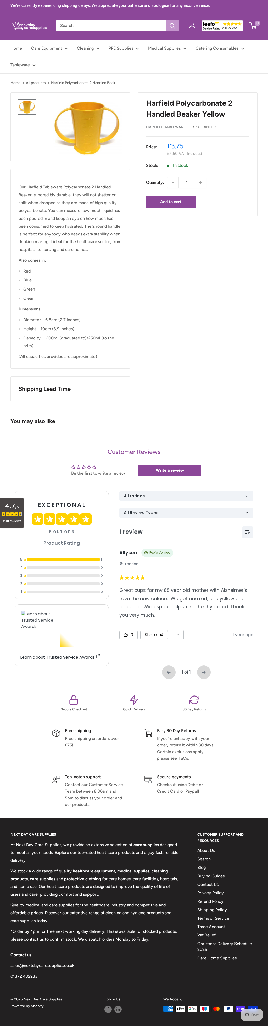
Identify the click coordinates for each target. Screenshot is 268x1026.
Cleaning (85, 48)
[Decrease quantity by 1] (173, 182)
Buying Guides (211, 876)
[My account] (192, 25)
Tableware (20, 64)
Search (204, 859)
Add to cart (170, 201)
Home (16, 48)
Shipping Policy (212, 909)
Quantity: (155, 182)
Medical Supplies (164, 48)
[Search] (172, 25)
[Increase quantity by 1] (200, 182)
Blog (201, 867)
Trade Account (211, 926)
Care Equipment (46, 48)
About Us (206, 850)
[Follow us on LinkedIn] (118, 1009)
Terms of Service (213, 918)
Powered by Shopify (27, 1006)
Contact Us (208, 884)
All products (36, 83)
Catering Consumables (217, 48)
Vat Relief (206, 935)
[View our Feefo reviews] (222, 25)
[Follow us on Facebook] (108, 1009)
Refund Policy (210, 901)
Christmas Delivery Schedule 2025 (224, 946)
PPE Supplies (121, 48)
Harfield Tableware (166, 127)
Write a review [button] (170, 470)
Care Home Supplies (217, 958)
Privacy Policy (210, 892)
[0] (253, 25)
